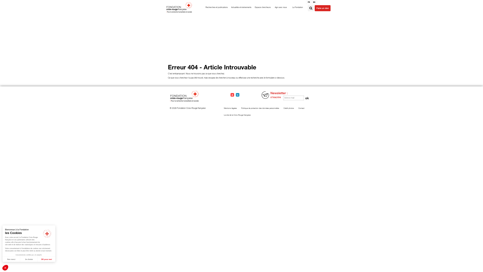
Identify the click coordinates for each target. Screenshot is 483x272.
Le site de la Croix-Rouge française (237, 115)
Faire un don (322, 8)
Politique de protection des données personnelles (260, 108)
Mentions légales (230, 108)
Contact (301, 108)
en (314, 2)
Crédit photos (289, 108)
